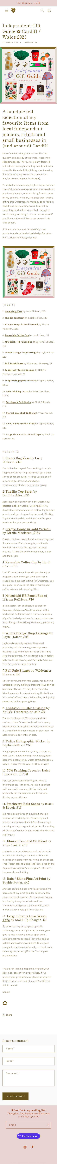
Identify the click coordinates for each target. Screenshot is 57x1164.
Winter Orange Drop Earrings (21, 352)
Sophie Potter (23, 1163)
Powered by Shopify (38, 1163)
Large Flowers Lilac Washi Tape (23, 434)
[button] (6, 10)
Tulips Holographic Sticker (20, 380)
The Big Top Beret (14, 317)
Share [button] (9, 1014)
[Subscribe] (47, 1125)
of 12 (21, 341)
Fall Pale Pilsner (14, 363)
